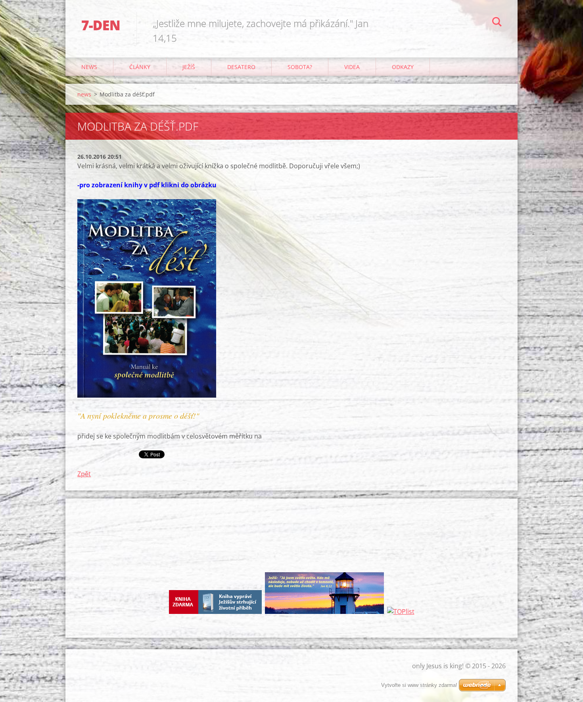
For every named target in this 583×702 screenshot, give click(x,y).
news (89, 67)
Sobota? (300, 67)
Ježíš (188, 67)
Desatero (241, 67)
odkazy (403, 67)
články (139, 67)
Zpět (84, 473)
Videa (352, 67)
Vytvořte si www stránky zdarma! (419, 685)
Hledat (497, 23)
